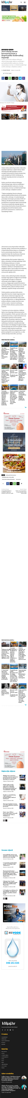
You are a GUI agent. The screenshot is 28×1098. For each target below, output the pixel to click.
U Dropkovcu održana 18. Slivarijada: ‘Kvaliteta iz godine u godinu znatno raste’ (10, 892)
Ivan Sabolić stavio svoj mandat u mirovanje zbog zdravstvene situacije (10, 856)
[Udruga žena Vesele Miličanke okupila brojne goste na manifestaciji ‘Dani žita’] (22, 883)
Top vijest (11, 49)
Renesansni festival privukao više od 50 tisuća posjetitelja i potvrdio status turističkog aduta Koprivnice (10, 873)
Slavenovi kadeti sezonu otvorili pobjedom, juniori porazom (10, 805)
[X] (6, 78)
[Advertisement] (14, 34)
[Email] (13, 78)
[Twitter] (13, 1030)
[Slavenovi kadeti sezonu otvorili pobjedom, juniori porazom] (22, 806)
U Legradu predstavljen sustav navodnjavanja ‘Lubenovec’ (10, 864)
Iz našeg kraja (5, 49)
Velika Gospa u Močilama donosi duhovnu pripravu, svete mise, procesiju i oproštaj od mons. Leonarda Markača (10, 1078)
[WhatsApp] (9, 78)
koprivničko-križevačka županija (8, 479)
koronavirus (18, 479)
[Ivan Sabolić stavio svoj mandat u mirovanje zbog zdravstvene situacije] (22, 857)
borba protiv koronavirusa (11, 475)
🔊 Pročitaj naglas (7, 73)
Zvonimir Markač (6, 70)
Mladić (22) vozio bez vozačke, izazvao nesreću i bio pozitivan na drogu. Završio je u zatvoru (10, 777)
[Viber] (23, 78)
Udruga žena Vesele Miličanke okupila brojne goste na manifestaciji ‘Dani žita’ (10, 883)
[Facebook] (2, 78)
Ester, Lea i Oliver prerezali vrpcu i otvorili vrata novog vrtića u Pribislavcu (10, 814)
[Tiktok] (5, 1030)
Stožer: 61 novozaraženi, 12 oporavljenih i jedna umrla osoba (21, 492)
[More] (21, 483)
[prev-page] (4, 820)
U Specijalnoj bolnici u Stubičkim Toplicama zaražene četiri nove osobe (7, 492)
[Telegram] (20, 78)
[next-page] (6, 820)
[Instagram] (8, 1030)
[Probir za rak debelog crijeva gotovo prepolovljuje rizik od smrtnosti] (22, 797)
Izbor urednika (7, 1073)
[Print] (16, 78)
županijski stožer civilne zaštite (8, 477)
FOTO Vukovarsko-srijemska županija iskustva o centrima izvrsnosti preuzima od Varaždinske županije (9, 787)
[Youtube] (10, 1030)
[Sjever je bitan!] (8, 2)
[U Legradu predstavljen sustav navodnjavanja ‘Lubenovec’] (22, 865)
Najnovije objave (8, 771)
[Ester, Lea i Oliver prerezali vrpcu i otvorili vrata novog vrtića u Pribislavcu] (22, 814)
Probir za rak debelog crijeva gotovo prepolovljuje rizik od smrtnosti (9, 796)
